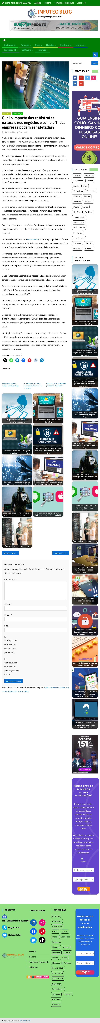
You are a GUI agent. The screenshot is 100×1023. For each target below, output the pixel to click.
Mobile (76, 206)
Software (26, 49)
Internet (80, 45)
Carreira (90, 180)
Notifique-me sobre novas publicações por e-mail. (11, 668)
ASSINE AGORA (83, 889)
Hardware (65, 45)
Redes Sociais (79, 227)
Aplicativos (9, 45)
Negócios (77, 212)
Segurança (18, 113)
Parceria (47, 2)
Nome (7, 604)
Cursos (76, 185)
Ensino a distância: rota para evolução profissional (12, 553)
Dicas (37, 45)
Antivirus (77, 175)
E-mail (8, 615)
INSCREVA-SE (85, 972)
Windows (89, 248)
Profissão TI (10, 49)
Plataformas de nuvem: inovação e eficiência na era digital (32, 385)
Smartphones (79, 238)
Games (87, 196)
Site (6, 625)
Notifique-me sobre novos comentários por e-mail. (10, 646)
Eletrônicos (78, 191)
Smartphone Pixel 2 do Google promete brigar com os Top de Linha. (61, 553)
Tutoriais (41, 49)
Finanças (25, 45)
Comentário (10, 579)
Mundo (85, 206)
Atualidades (78, 180)
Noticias (50, 45)
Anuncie (37, 2)
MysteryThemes (25, 1020)
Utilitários (77, 248)
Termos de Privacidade (64, 2)
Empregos (90, 191)
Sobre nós (81, 2)
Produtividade (79, 217)
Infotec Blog (11, 132)
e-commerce (33, 239)
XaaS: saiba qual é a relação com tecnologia (10, 384)
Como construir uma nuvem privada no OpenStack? (56, 384)
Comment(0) (23, 132)
